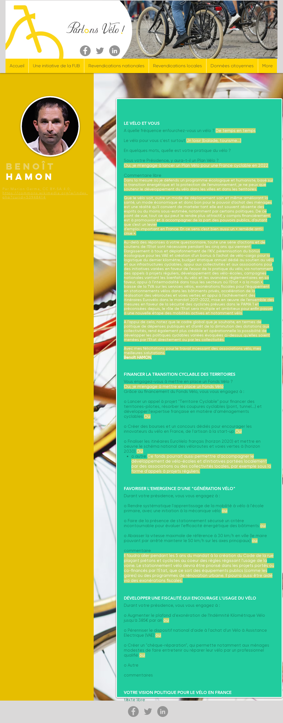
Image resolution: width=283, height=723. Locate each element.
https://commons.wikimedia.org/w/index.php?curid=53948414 (45, 195)
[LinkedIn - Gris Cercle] (114, 50)
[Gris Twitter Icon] (100, 50)
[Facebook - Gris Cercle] (85, 50)
